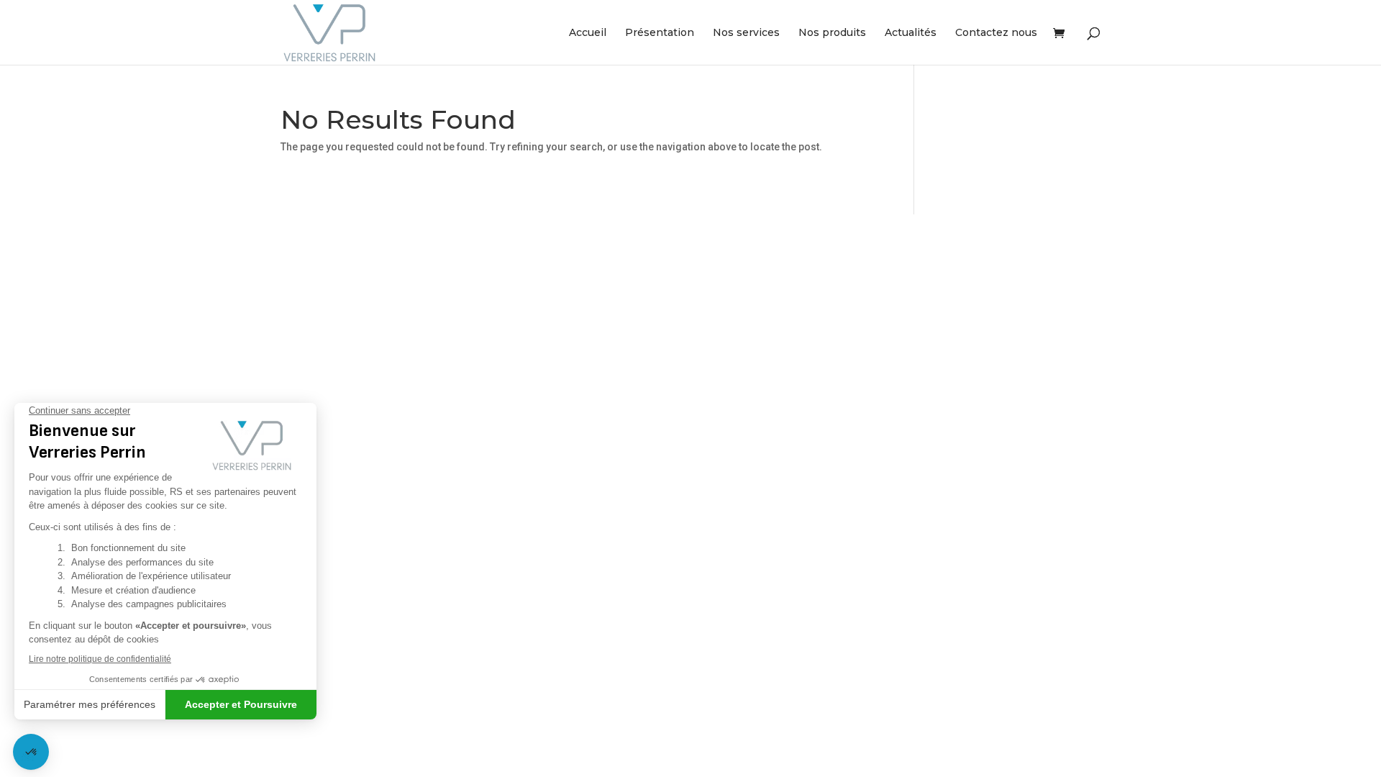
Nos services (746, 33)
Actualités (910, 33)
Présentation (659, 33)
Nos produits (832, 33)
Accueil (587, 33)
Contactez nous (996, 33)
